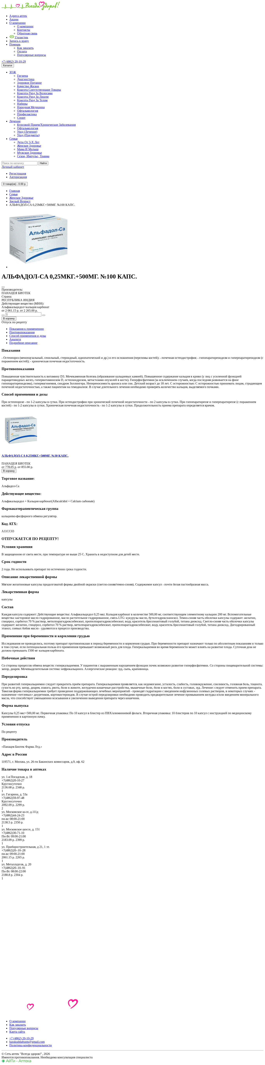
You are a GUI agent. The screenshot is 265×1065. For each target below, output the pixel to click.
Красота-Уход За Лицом (32, 96)
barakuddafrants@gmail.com (27, 1041)
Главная (14, 190)
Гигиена (22, 75)
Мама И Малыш (27, 149)
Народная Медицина (31, 107)
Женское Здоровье (29, 145)
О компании (17, 22)
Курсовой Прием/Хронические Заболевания (46, 124)
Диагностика (25, 79)
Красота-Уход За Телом (32, 100)
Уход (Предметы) (28, 135)
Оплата (22, 51)
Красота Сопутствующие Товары (39, 89)
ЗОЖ (12, 72)
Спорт (21, 117)
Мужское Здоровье (29, 152)
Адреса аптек (18, 15)
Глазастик (21, 37)
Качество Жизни (28, 86)
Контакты (23, 29)
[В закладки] (3, 287)
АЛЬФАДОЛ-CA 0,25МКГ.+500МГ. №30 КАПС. (35, 455)
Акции (13, 19)
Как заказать (25, 48)
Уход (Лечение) (27, 131)
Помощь (14, 44)
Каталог (7, 65)
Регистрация (17, 173)
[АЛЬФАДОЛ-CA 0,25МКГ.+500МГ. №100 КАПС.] (38, 267)
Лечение (15, 121)
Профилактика (27, 114)
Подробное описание (23, 342)
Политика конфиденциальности (30, 1045)
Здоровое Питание (29, 82)
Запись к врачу (19, 41)
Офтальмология (27, 110)
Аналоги (15, 339)
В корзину (9, 318)
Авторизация (18, 177)
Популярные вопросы (31, 55)
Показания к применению (26, 328)
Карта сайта (17, 1031)
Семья (13, 138)
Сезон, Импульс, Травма (33, 156)
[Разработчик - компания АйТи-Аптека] (16, 1061)
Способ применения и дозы (27, 335)
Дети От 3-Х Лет (28, 142)
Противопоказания (22, 332)
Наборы (22, 103)
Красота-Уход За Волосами (35, 93)
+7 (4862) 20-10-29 (14, 61)
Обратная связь (27, 33)
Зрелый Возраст (19, 201)
